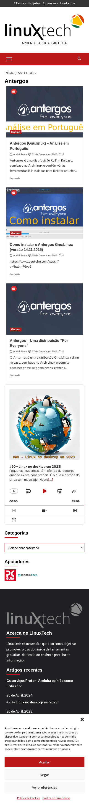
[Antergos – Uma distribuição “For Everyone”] (44, 309)
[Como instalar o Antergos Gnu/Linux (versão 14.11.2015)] (44, 213)
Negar (44, 775)
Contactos (67, 3)
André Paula (20, 154)
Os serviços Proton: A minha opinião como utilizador (39, 683)
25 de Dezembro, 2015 (44, 255)
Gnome (15, 132)
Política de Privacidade (56, 798)
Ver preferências (44, 787)
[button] (82, 719)
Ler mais (15, 178)
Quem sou (50, 3)
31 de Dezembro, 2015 (44, 154)
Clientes (20, 3)
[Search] (79, 59)
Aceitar (44, 762)
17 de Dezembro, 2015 (44, 351)
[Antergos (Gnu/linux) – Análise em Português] (44, 111)
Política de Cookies (28, 798)
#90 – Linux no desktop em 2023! (32, 702)
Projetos (34, 3)
